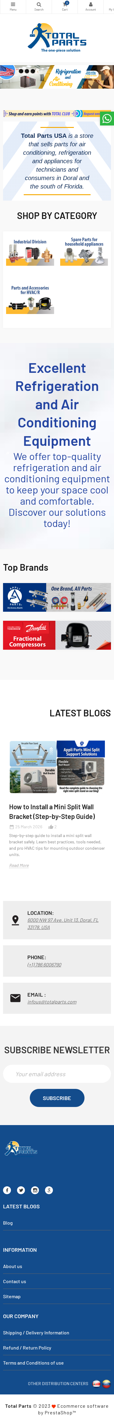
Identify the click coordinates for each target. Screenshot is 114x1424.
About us (12, 1266)
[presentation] (4, 822)
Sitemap (12, 1296)
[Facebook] (7, 1190)
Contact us (14, 1281)
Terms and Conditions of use (33, 1362)
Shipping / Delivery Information (36, 1332)
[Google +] (49, 1190)
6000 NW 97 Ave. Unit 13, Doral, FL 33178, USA (62, 923)
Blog (8, 1223)
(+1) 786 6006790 (44, 964)
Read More (19, 865)
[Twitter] (21, 1190)
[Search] (39, 7)
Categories (13, 7)
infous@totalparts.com (51, 1001)
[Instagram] (35, 1190)
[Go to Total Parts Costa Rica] (96, 1383)
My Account (91, 7)
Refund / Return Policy (27, 1347)
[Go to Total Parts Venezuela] (106, 1383)
